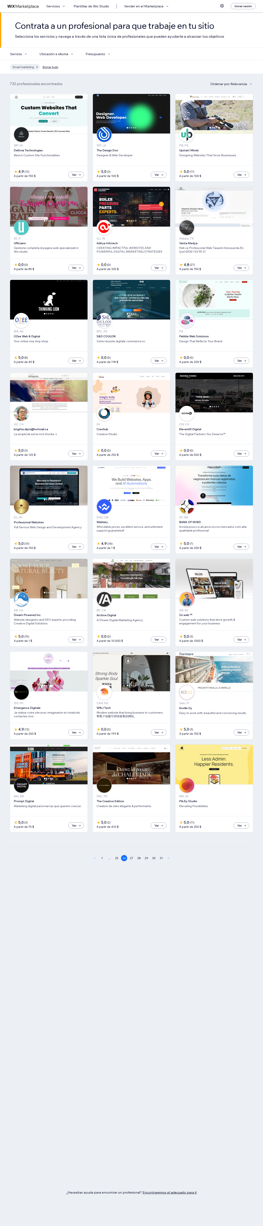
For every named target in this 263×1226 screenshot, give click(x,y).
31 (161, 858)
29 (146, 858)
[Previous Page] (94, 858)
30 (154, 858)
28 (139, 858)
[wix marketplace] (23, 6)
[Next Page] (168, 858)
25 (116, 858)
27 (131, 858)
